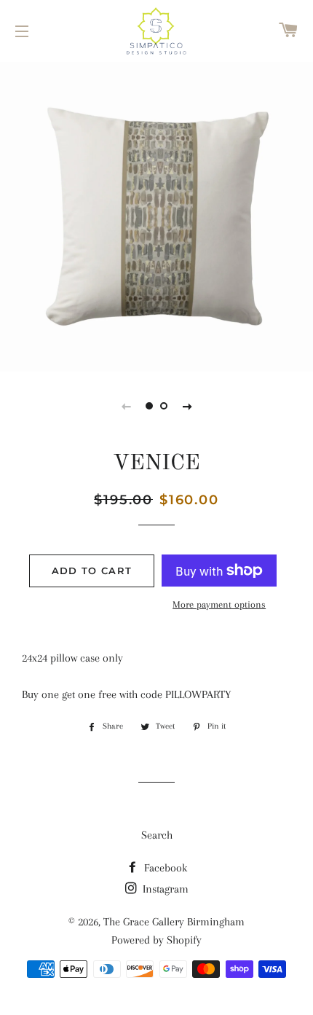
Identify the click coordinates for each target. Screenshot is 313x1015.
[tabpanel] (156, 215)
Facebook (164, 867)
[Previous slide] (126, 406)
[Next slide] (187, 406)
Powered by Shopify (156, 940)
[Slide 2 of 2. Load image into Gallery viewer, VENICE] (163, 406)
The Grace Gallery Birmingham (174, 921)
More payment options (219, 604)
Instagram (164, 889)
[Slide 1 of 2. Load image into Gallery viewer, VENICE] (149, 406)
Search (157, 835)
